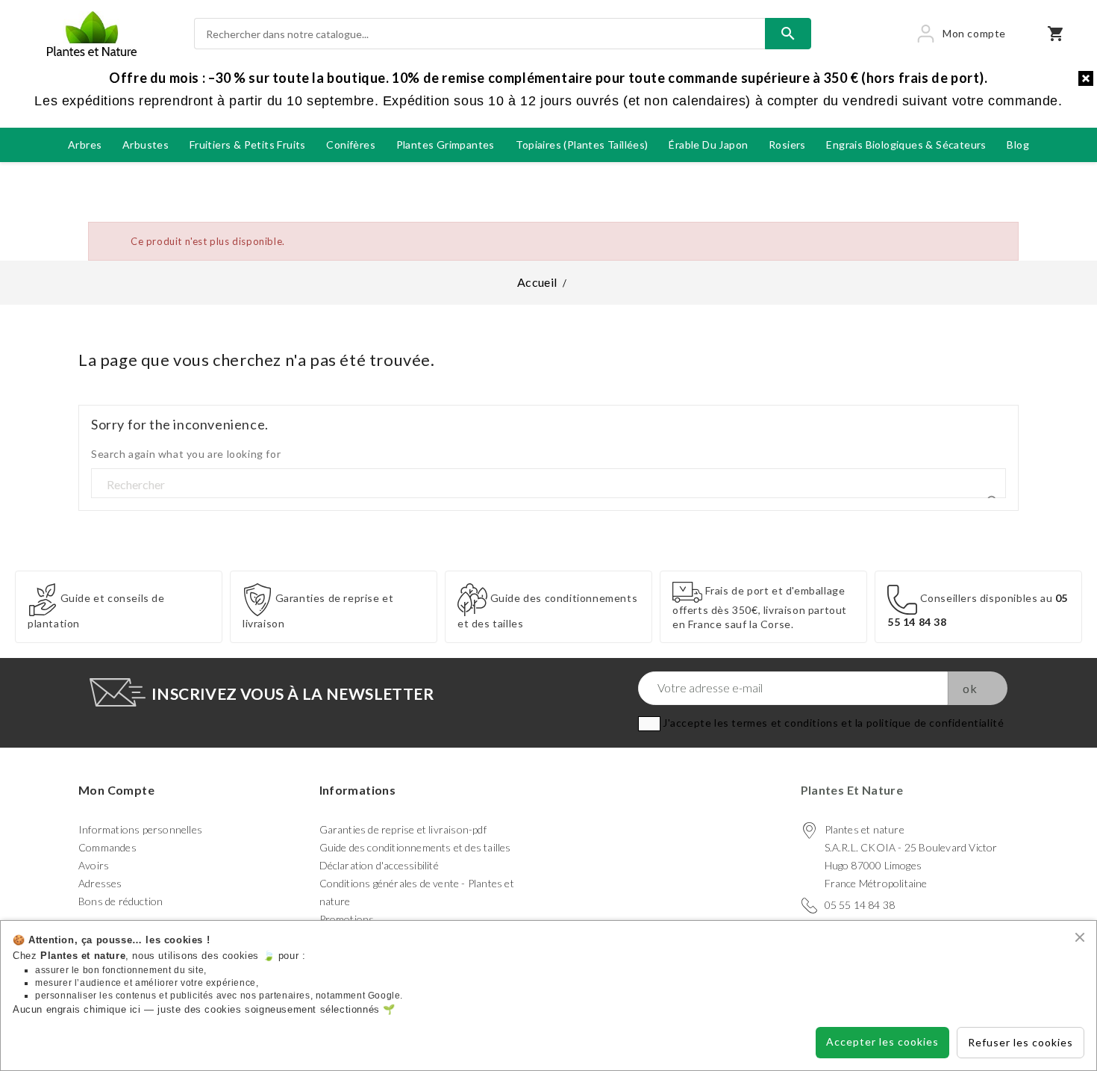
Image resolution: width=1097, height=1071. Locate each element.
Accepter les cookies (882, 1041)
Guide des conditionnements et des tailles (415, 847)
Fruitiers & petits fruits (248, 144)
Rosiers (787, 144)
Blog (1018, 144)
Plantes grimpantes (445, 144)
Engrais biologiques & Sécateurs (906, 144)
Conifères (350, 144)
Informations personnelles (140, 829)
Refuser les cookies (1020, 1042)
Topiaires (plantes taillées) (582, 144)
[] (988, 484)
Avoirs (93, 865)
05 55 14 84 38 (860, 904)
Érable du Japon (708, 144)
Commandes (107, 847)
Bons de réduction (120, 901)
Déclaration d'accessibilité (379, 865)
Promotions (347, 919)
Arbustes (145, 144)
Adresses (100, 883)
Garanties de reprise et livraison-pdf (403, 829)
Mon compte (116, 790)
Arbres (84, 144)
